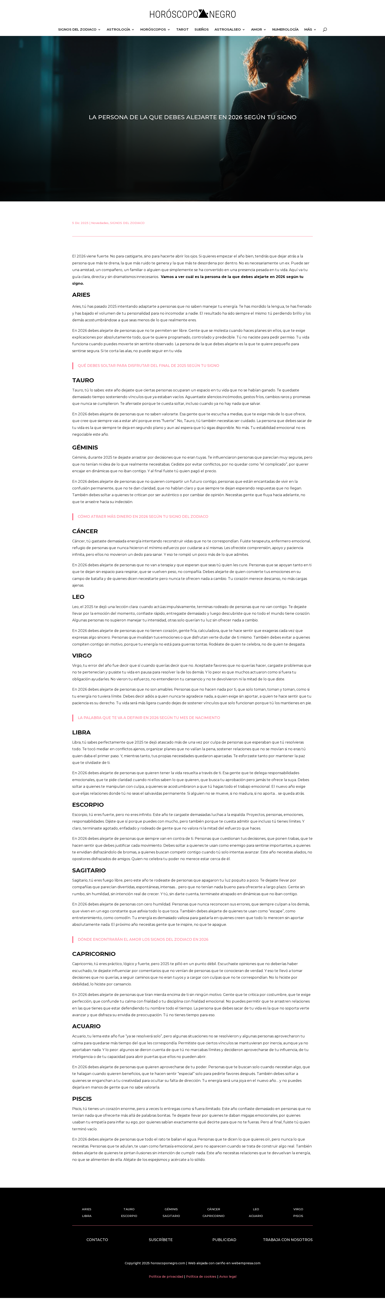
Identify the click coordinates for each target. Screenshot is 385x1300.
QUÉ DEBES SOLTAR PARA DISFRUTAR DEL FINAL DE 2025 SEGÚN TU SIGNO (148, 366)
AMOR (256, 29)
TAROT (182, 29)
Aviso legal (227, 1277)
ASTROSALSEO (228, 29)
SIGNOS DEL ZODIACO (77, 29)
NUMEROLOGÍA (285, 29)
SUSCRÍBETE (161, 1240)
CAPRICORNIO (214, 1216)
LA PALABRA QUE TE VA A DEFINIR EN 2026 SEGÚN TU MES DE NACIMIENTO (149, 718)
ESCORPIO (129, 1216)
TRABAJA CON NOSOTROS (288, 1240)
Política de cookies (201, 1277)
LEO (256, 1209)
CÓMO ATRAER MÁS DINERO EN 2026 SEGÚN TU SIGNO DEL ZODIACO (143, 516)
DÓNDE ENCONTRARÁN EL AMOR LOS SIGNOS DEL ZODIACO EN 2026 (143, 939)
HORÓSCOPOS (153, 29)
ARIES (86, 1209)
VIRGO (298, 1209)
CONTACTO (97, 1240)
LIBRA (87, 1216)
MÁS (308, 29)
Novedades (100, 223)
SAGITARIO (171, 1216)
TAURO (129, 1209)
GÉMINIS (171, 1209)
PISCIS (298, 1216)
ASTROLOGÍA (118, 29)
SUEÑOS (202, 29)
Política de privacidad (166, 1277)
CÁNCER (213, 1209)
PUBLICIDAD (224, 1240)
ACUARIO (256, 1216)
